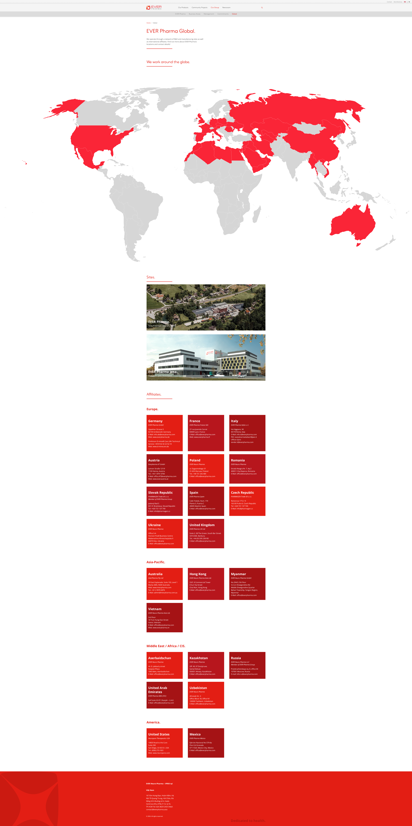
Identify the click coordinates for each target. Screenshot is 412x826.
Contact (389, 2)
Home (149, 23)
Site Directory (398, 2)
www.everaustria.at (160, 479)
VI (409, 2)
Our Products (183, 7)
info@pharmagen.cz (162, 511)
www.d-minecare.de (161, 446)
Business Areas (194, 14)
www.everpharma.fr (202, 437)
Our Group (215, 7)
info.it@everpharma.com (247, 434)
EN (405, 2)
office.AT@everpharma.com (165, 476)
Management (209, 14)
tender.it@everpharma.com (242, 442)
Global (234, 14)
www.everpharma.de (161, 437)
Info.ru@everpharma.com (247, 674)
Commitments (223, 14)
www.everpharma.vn (161, 627)
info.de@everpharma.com (164, 434)
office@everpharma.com (205, 434)
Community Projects (199, 7)
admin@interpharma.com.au (165, 592)
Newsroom (226, 7)
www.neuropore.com (161, 753)
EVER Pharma (180, 14)
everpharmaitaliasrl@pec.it (246, 437)
